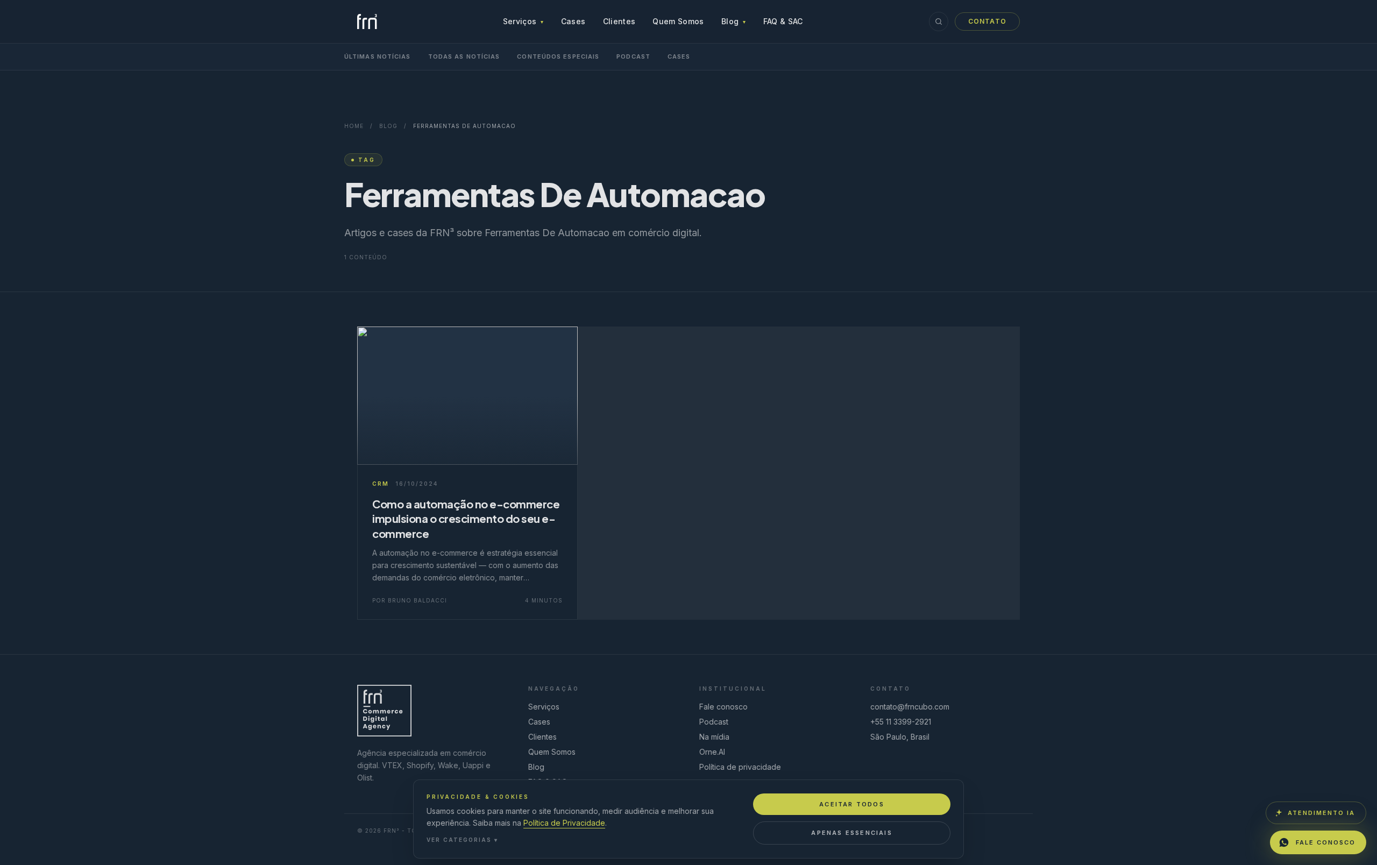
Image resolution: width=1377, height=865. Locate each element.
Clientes (619, 21)
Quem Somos (678, 21)
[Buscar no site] (938, 21)
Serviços (523, 21)
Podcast (633, 56)
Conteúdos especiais (558, 56)
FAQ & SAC (783, 21)
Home (354, 126)
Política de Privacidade (564, 822)
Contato (987, 21)
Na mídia (714, 736)
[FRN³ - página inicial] (367, 21)
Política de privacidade (740, 766)
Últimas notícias (377, 56)
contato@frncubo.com (909, 706)
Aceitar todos (851, 804)
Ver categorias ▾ (462, 839)
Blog (733, 21)
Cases (573, 21)
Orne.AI (712, 751)
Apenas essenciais (851, 832)
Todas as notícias (464, 56)
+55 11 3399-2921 (900, 721)
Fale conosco (723, 706)
